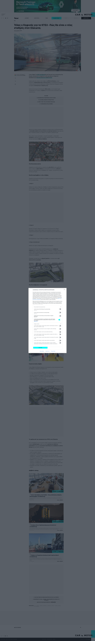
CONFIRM (40, 347)
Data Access (47, 351)
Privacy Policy (53, 351)
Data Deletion (42, 351)
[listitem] (47, 306)
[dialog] (47, 320)
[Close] (65, 290)
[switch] (59, 309)
